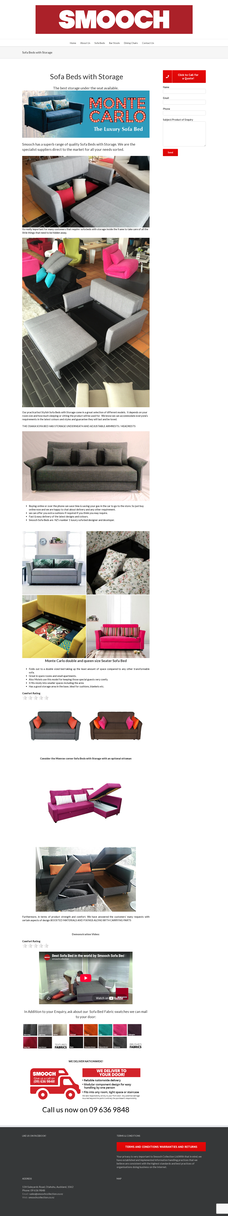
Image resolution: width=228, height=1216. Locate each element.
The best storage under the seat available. (86, 88)
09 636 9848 (38, 1190)
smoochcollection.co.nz (41, 1197)
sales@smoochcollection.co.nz (46, 1193)
